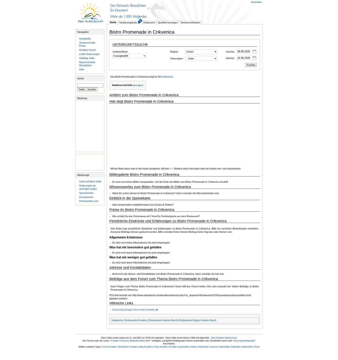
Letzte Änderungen (89, 54)
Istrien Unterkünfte (199, 347)
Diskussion (149, 22)
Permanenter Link (88, 201)
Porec (257, 347)
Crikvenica (167, 76)
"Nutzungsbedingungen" (244, 340)
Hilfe (81, 69)
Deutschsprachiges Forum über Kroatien (133, 309)
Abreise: (230, 58)
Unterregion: (176, 58)
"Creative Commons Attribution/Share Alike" (130, 340)
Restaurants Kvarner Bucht (163, 320)
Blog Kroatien (145, 347)
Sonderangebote (128, 22)
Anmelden (256, 2)
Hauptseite (90, 14)
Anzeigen (138, 85)
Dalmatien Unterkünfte (241, 347)
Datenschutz (231, 338)
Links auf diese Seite (90, 181)
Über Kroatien (217, 338)
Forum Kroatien (109, 347)
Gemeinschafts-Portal (87, 44)
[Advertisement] (177, 10)
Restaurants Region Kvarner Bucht (197, 320)
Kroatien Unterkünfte (179, 347)
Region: (174, 51)
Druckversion (86, 197)
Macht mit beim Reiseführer (87, 64)
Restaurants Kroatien (136, 320)
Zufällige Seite (86, 58)
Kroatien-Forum (87, 50)
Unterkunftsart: (120, 51)
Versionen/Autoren (190, 22)
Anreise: (230, 51)
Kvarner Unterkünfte (219, 347)
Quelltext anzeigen (168, 22)
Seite (113, 22)
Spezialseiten (86, 193)
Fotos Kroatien (161, 347)
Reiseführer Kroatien (128, 347)
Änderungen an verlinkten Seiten (88, 187)
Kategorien (117, 320)
